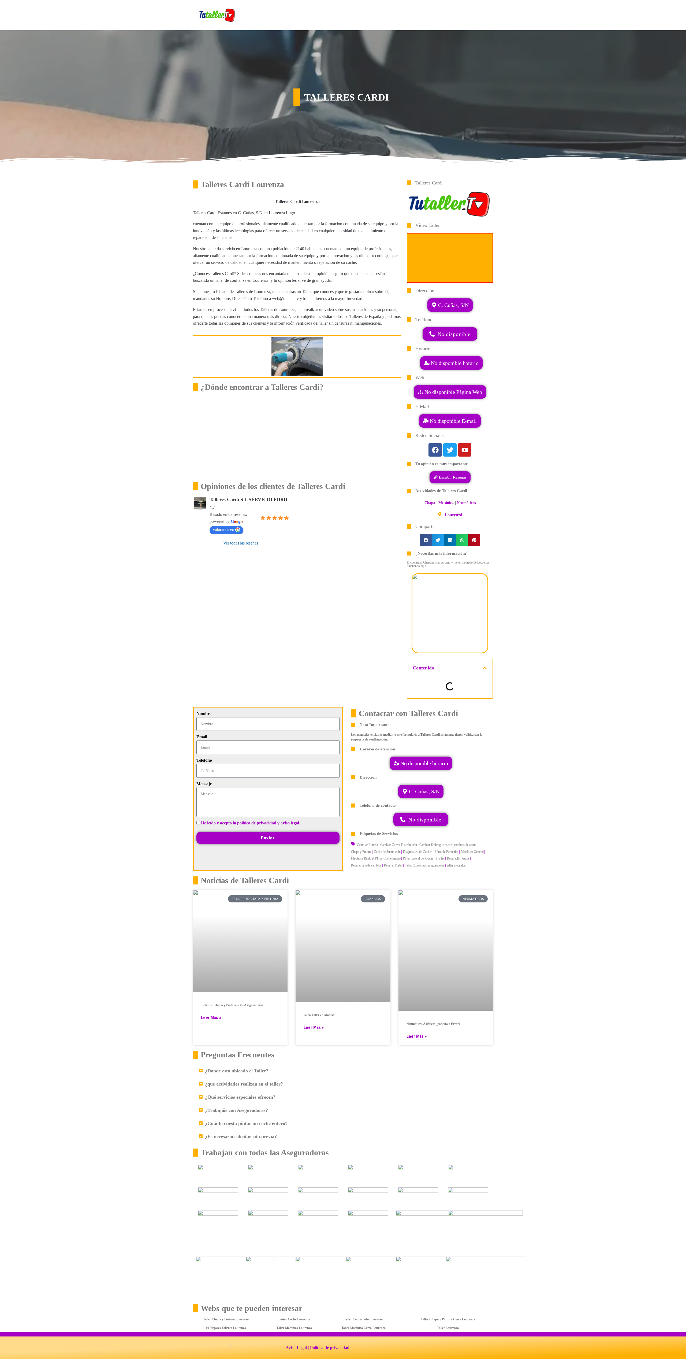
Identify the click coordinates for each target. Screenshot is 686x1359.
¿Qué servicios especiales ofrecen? (240, 1097)
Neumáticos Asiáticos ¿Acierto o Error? (433, 1024)
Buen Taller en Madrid (319, 1015)
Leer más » (211, 1017)
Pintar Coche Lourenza (294, 1319)
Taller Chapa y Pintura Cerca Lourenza (448, 1319)
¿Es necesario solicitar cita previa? (241, 1136)
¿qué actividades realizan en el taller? (244, 1084)
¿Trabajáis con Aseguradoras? (236, 1110)
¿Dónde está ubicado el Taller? (237, 1070)
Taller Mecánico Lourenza (294, 1328)
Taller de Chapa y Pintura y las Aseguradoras (232, 1005)
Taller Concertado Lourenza (363, 1319)
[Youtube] (464, 450)
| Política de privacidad (328, 1347)
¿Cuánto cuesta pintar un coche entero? (246, 1123)
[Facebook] (435, 450)
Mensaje (204, 784)
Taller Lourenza (448, 1328)
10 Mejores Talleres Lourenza (226, 1328)
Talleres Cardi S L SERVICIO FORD (248, 499)
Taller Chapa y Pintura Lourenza (226, 1319)
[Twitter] (450, 450)
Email (201, 737)
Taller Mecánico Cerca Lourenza (363, 1328)
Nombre (203, 713)
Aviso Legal (296, 1347)
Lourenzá (453, 515)
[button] (450, 421)
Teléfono (204, 760)
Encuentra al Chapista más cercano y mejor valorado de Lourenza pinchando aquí (448, 564)
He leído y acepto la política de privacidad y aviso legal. (250, 823)
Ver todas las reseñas (240, 543)
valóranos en (223, 529)
